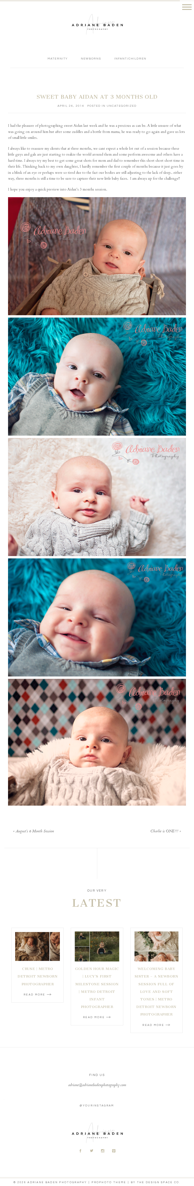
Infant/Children (130, 58)
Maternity (57, 58)
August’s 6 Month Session (35, 831)
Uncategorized (122, 105)
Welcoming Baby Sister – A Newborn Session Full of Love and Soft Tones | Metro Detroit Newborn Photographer (156, 991)
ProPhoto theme (109, 1182)
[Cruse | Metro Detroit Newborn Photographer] (37, 946)
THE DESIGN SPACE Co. (159, 1182)
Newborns (91, 58)
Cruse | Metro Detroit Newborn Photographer (37, 976)
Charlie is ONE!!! (164, 831)
